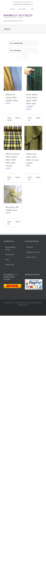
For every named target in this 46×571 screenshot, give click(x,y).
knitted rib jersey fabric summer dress (12, 97)
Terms (7, 260)
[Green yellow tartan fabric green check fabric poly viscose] (33, 79)
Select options (9, 119)
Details (17, 118)
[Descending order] (35, 43)
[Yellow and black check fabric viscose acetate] (33, 138)
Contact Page (9, 265)
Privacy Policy (9, 255)
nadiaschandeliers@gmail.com (23, 4)
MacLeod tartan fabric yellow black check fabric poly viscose (12, 160)
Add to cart (30, 119)
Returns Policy (31, 257)
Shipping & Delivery (33, 252)
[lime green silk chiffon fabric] (13, 194)
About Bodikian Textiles (10, 248)
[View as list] (25, 56)
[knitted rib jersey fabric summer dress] (13, 79)
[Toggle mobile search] (37, 15)
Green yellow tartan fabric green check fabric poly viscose (32, 100)
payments (29, 247)
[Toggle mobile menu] (41, 15)
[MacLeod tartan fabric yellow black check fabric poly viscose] (13, 138)
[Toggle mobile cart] (32, 15)
